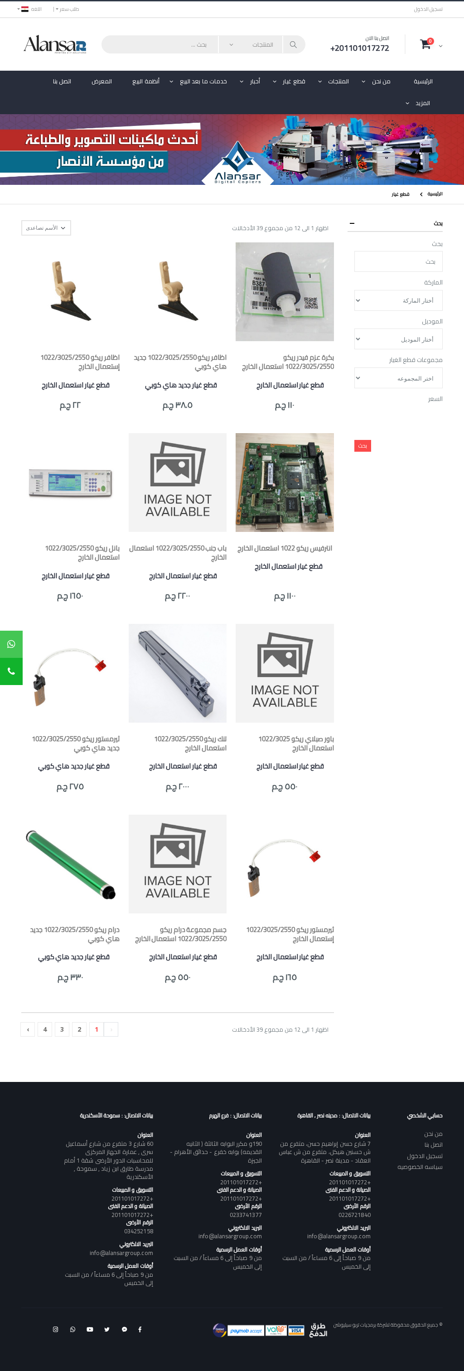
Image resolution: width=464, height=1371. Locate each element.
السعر (435, 399)
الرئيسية (423, 81)
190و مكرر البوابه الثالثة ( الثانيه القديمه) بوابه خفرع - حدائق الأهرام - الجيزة (215, 1151)
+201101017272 (350, 1182)
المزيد (423, 102)
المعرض (102, 81)
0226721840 (354, 1214)
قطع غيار (294, 81)
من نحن (381, 81)
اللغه (36, 9)
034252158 (138, 1231)
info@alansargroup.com (338, 1236)
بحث (437, 244)
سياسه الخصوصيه (420, 1166)
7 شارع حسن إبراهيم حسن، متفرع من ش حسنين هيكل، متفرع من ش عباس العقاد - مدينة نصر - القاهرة (324, 1151)
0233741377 (246, 1214)
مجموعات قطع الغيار (416, 360)
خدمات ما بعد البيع (203, 81)
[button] (431, 44)
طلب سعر (69, 9)
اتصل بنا (62, 81)
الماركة (433, 282)
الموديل (432, 321)
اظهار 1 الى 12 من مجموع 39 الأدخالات (280, 228)
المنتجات (338, 81)
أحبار (255, 81)
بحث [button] (438, 223)
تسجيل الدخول (428, 9)
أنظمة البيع (146, 81)
